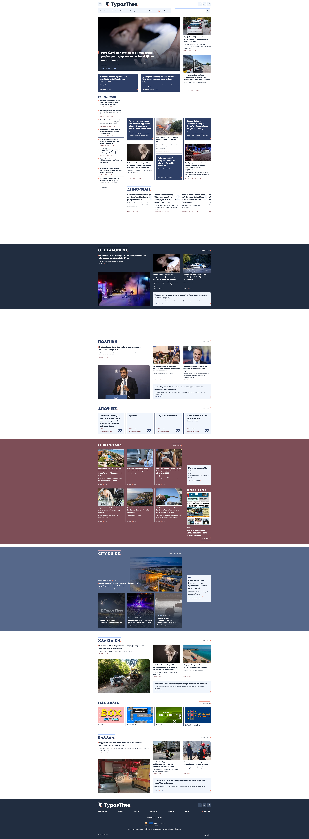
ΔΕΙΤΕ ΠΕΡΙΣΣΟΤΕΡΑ (175, 553)
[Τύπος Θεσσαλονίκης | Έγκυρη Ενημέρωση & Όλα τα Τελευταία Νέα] (121, 4)
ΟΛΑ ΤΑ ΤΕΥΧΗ (206, 539)
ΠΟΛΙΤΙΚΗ (107, 342)
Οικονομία (132, 11)
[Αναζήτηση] (208, 11)
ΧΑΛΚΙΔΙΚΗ (109, 640)
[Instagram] (204, 4)
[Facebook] (200, 4)
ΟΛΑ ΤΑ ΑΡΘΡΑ (103, 187)
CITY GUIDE (109, 553)
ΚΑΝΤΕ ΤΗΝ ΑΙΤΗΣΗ (194, 480)
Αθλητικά (143, 11)
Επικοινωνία (151, 817)
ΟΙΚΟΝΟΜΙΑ (110, 445)
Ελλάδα (114, 11)
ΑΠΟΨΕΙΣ (107, 409)
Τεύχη (160, 817)
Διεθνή (151, 11)
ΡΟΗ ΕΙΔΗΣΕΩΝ (107, 97)
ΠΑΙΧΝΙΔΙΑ (108, 703)
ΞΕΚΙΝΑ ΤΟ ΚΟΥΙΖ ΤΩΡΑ (195, 598)
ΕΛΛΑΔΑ (106, 737)
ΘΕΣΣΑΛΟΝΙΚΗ (112, 250)
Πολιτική (123, 11)
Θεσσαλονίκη (104, 11)
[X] (209, 4)
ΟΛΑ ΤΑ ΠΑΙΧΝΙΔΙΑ (205, 703)
